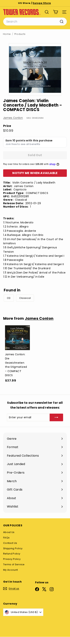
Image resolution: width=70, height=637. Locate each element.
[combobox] (35, 22)
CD (9, 298)
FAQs (6, 537)
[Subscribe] (56, 417)
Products (20, 34)
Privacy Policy (12, 559)
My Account (10, 570)
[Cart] (55, 12)
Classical (25, 298)
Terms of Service (14, 564)
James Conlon (13, 118)
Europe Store (42, 3)
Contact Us (10, 543)
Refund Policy (11, 553)
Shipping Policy (12, 548)
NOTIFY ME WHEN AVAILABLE (35, 173)
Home (7, 34)
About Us (9, 532)
